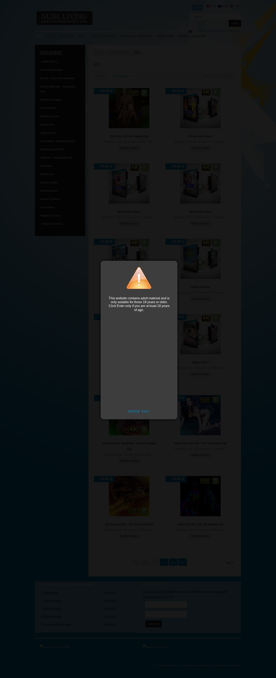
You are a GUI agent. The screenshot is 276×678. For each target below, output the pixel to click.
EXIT (146, 411)
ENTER (134, 411)
